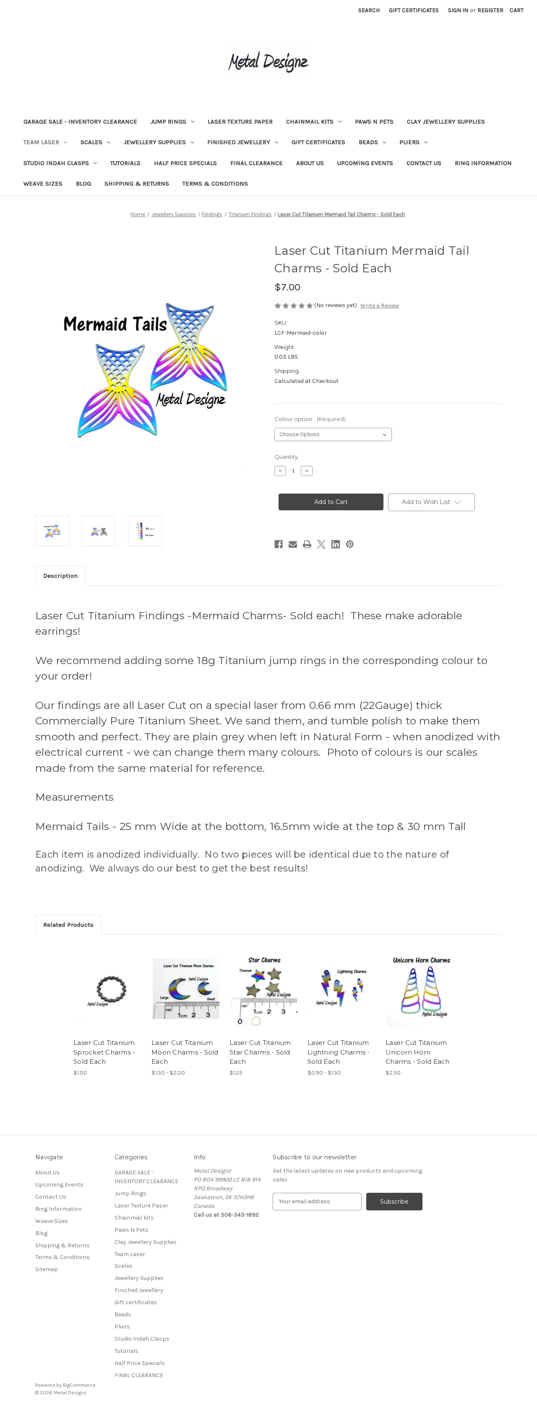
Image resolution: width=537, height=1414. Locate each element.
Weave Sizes (43, 183)
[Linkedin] (335, 544)
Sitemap (46, 1269)
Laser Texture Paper (240, 121)
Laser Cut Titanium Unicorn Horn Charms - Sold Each (418, 1052)
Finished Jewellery (238, 142)
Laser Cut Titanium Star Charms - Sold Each (260, 1052)
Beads (368, 142)
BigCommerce (79, 1385)
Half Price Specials (185, 163)
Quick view (101, 981)
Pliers (409, 142)
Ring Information (483, 163)
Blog (83, 183)
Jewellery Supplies (155, 142)
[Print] (307, 544)
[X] (321, 544)
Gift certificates (318, 142)
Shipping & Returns (136, 183)
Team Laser (41, 142)
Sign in (458, 10)
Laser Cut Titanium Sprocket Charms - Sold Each (104, 1052)
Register (490, 10)
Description (60, 575)
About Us (310, 163)
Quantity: (286, 456)
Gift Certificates (414, 10)
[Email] (293, 544)
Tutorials (125, 163)
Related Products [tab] (68, 924)
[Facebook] (278, 544)
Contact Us (424, 163)
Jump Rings (168, 121)
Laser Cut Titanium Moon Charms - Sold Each (185, 1052)
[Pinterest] (350, 544)
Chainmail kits (310, 121)
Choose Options (108, 996)
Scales (91, 142)
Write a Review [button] (379, 305)
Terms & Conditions (215, 183)
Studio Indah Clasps (56, 163)
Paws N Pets (374, 121)
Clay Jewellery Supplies (446, 121)
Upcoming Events (365, 163)
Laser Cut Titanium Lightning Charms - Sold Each (339, 1052)
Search (369, 10)
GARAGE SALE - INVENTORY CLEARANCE (80, 121)
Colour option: (310, 419)
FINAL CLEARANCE (256, 163)
